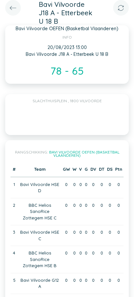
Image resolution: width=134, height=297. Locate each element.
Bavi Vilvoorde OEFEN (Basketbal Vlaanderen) (84, 154)
